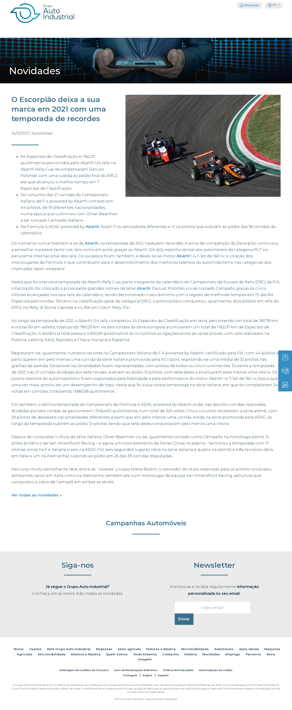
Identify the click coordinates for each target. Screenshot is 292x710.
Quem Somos (117, 654)
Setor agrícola (129, 649)
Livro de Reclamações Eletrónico (136, 670)
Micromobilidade (195, 649)
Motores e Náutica (161, 649)
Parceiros (253, 654)
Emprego (232, 654)
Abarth (92, 226)
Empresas (104, 649)
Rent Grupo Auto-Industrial (69, 649)
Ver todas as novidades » (36, 495)
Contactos (170, 654)
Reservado (252, 5)
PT (275, 5)
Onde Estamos (145, 654)
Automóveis (224, 649)
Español (163, 675)
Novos (19, 649)
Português (130, 675)
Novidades (211, 654)
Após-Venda (249, 649)
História (190, 654)
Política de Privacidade (178, 670)
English (147, 675)
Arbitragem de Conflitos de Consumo (84, 670)
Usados (35, 649)
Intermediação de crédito (215, 670)
